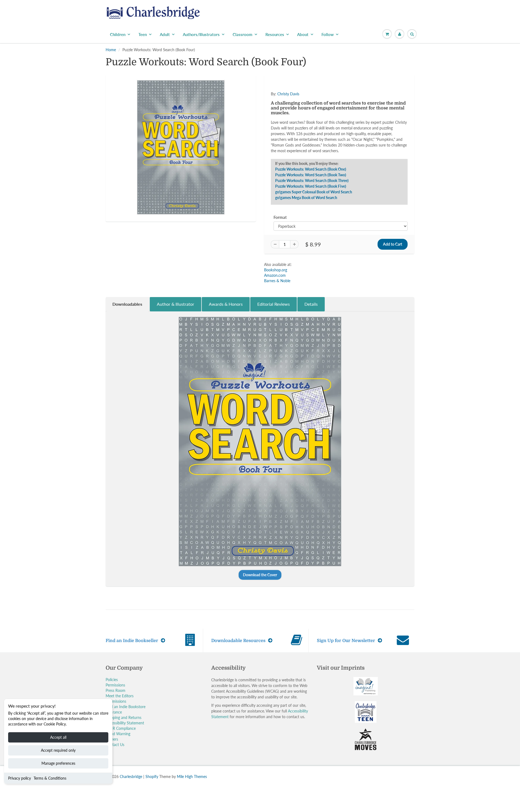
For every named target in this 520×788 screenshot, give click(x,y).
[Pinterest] (313, 121)
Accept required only (58, 750)
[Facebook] (300, 121)
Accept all (58, 737)
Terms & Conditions (50, 778)
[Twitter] (287, 121)
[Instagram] (326, 121)
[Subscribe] (336, 104)
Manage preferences (58, 763)
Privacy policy (19, 778)
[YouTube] (340, 121)
